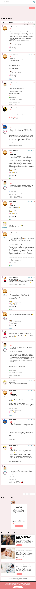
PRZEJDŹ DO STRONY (18, 587)
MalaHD (5, 336)
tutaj (13, 523)
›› (34, 494)
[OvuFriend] (5, 2)
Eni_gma (5, 112)
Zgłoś (34, 26)
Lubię (31, 26)
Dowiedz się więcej (19, 585)
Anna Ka (5, 87)
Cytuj (29, 26)
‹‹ (23, 494)
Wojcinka (5, 31)
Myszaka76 (4, 130)
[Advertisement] (18, 13)
